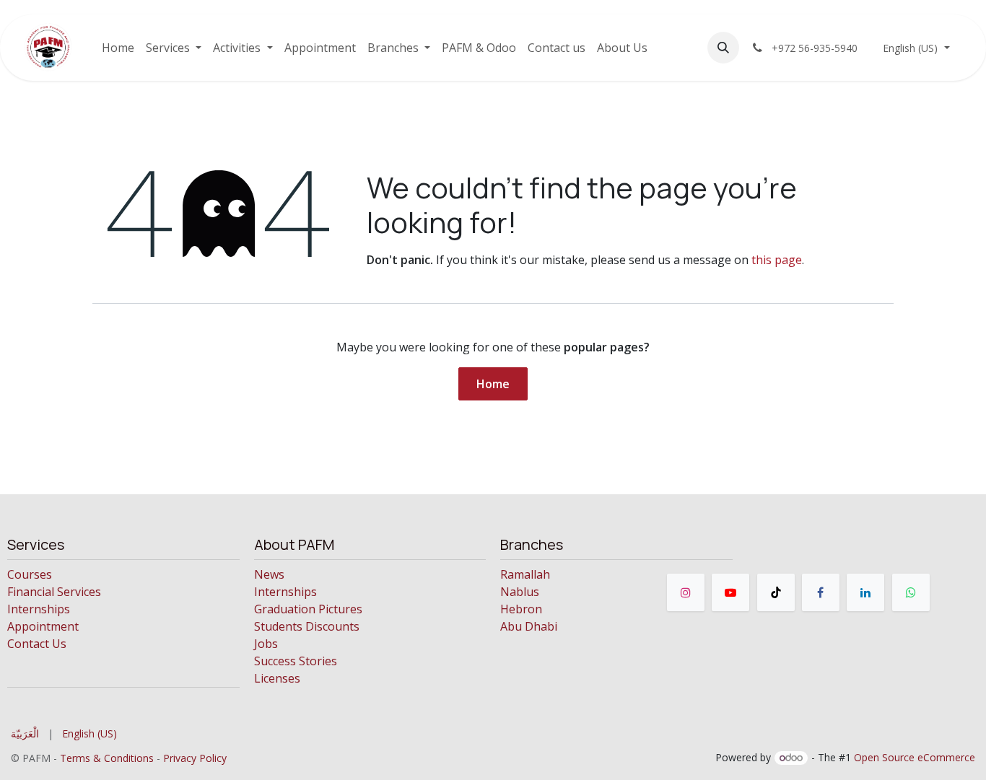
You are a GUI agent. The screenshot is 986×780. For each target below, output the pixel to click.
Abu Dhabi (528, 626)
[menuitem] (118, 47)
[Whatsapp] (911, 592)
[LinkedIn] (865, 592)
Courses (29, 574)
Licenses (277, 678)
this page (776, 260)
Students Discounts (306, 626)
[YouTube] (730, 592)
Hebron (521, 609)
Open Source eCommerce (914, 757)
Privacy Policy (195, 758)
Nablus (519, 592)
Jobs (266, 644)
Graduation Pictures (308, 609)
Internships (38, 609)
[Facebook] (820, 592)
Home (493, 384)
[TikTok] (776, 592)
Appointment (43, 626)
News (269, 574)
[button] (723, 47)
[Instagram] (685, 592)
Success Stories (295, 661)
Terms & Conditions (107, 758)
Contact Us (36, 644)
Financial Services (54, 592)
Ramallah (525, 574)
